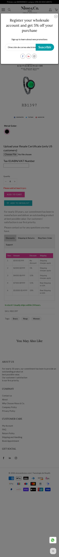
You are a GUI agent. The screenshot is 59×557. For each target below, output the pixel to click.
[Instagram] (34, 56)
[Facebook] (22, 56)
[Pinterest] (28, 56)
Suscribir (44, 47)
